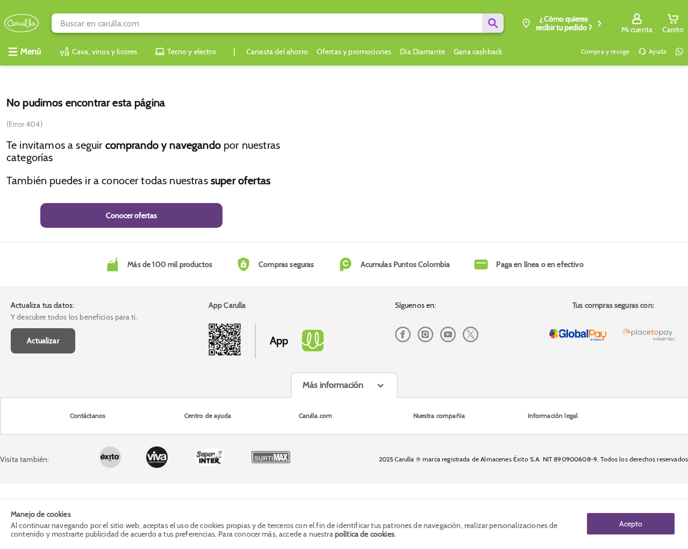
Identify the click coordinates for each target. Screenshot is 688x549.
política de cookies (365, 534)
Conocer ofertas (131, 215)
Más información (333, 385)
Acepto (630, 524)
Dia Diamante (422, 51)
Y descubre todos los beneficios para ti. (74, 317)
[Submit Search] (493, 23)
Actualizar (43, 340)
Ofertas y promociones (354, 51)
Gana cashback (478, 51)
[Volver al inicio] (21, 23)
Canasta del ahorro (277, 51)
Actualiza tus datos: (42, 305)
